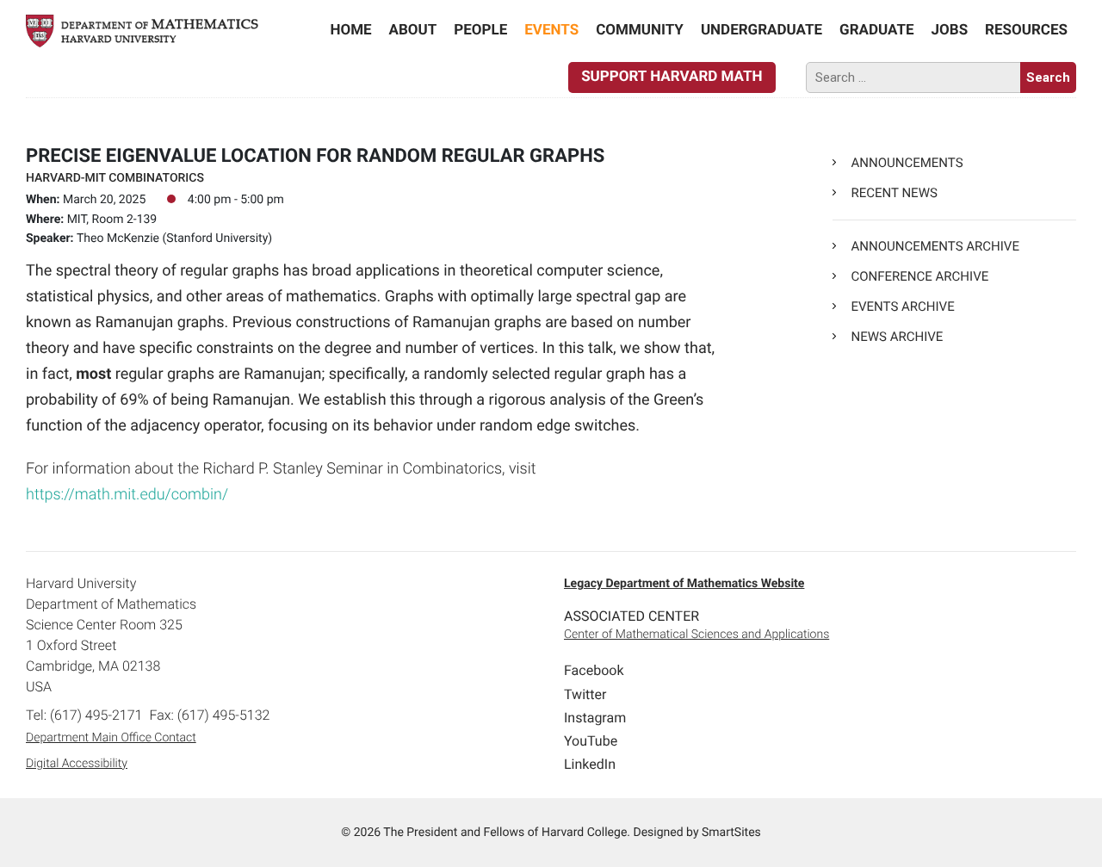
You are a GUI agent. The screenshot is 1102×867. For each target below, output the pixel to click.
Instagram (595, 717)
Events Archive (902, 306)
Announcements (907, 162)
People (480, 30)
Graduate (876, 30)
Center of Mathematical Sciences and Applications (696, 634)
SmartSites (731, 832)
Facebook (593, 670)
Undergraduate (761, 30)
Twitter (585, 694)
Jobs (950, 30)
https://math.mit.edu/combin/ (127, 495)
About (413, 30)
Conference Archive (919, 276)
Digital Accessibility (76, 764)
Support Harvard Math (671, 76)
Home (350, 30)
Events (551, 30)
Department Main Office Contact (111, 738)
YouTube (590, 741)
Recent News (894, 193)
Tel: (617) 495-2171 (84, 715)
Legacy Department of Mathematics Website (684, 584)
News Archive (897, 336)
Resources (1026, 30)
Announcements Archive (934, 246)
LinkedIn (590, 764)
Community (640, 30)
